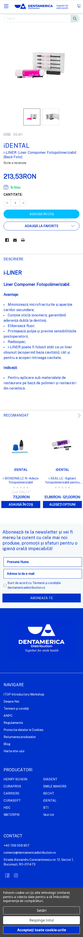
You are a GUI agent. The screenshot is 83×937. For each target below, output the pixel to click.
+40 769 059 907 (16, 845)
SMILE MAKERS (54, 786)
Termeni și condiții (16, 708)
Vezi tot (48, 814)
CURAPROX (12, 786)
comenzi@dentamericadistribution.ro (30, 852)
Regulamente (13, 723)
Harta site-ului (14, 751)
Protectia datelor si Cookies (23, 730)
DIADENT (50, 779)
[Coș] (78, 6)
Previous (69, 415)
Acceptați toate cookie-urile (41, 929)
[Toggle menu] (6, 6)
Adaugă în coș (21, 504)
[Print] (22, 240)
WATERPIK (12, 814)
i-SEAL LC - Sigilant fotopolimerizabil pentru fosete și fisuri (62, 480)
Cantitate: (13, 194)
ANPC (8, 715)
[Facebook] (7, 240)
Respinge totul (41, 920)
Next (78, 415)
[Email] (15, 240)
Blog (7, 744)
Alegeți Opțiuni (62, 504)
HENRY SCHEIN (15, 779)
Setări (41, 910)
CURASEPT (12, 800)
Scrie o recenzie (15, 163)
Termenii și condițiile (46, 583)
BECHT (48, 793)
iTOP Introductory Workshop (24, 694)
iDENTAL (49, 800)
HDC (7, 807)
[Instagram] (16, 875)
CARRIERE (11, 793)
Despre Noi (11, 701)
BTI (45, 807)
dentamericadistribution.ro (26, 587)
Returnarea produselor (20, 737)
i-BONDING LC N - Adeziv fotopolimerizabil (21, 480)
